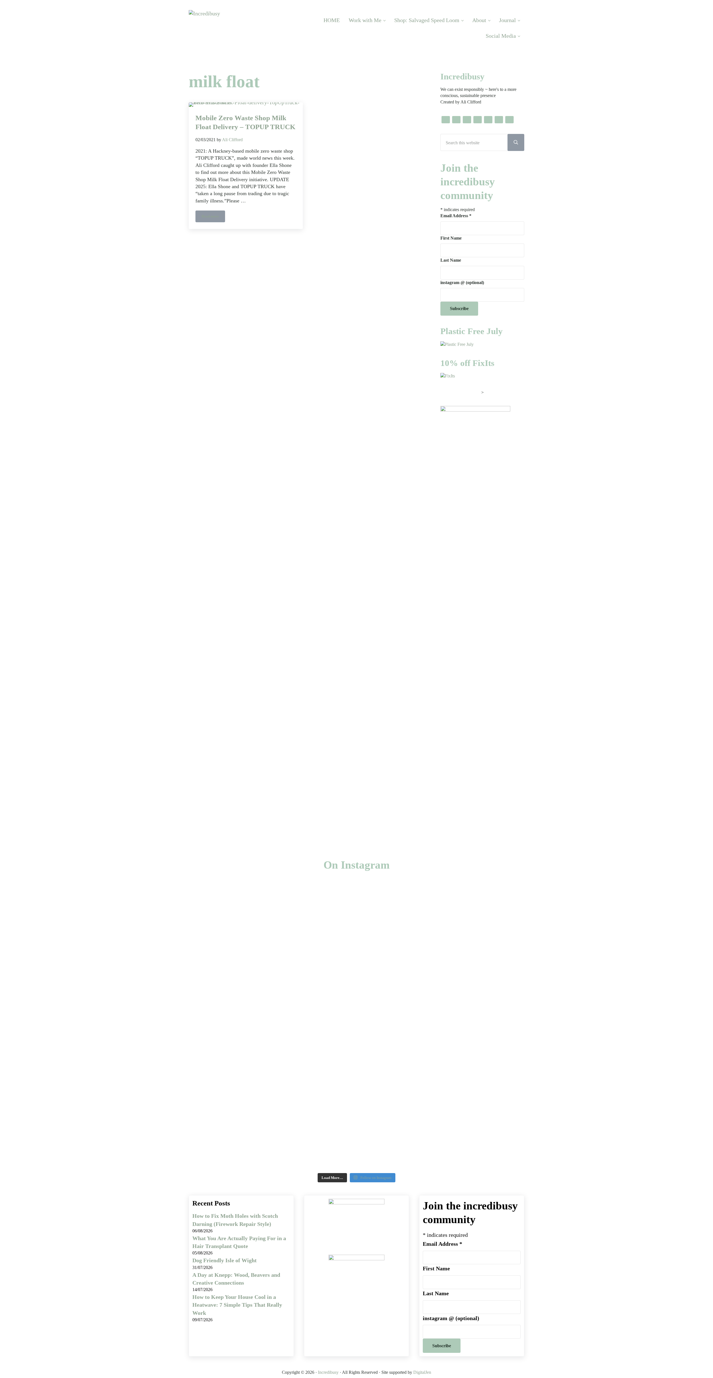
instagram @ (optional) (462, 282)
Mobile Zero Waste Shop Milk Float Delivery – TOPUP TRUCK (245, 122)
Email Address (455, 215)
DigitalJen (422, 1372)
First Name (451, 238)
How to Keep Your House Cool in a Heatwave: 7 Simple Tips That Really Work (237, 1305)
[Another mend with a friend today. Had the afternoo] (416, 924)
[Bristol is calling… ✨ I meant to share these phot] (535, 1021)
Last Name (450, 260)
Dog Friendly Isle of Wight (224, 1260)
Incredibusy (328, 1372)
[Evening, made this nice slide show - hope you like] (654, 968)
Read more (213, 217)
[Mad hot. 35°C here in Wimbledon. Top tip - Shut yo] (177, 928)
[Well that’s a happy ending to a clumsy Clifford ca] (297, 937)
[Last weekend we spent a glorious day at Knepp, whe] (58, 1008)
